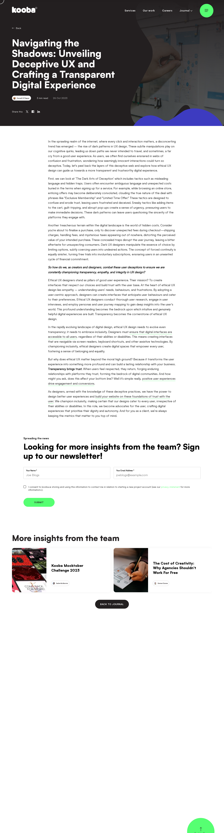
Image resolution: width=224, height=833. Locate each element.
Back (18, 28)
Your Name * (31, 471)
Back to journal (112, 604)
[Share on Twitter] (27, 111)
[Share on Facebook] (33, 111)
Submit (39, 502)
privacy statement (170, 486)
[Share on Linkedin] (38, 111)
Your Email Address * (125, 471)
